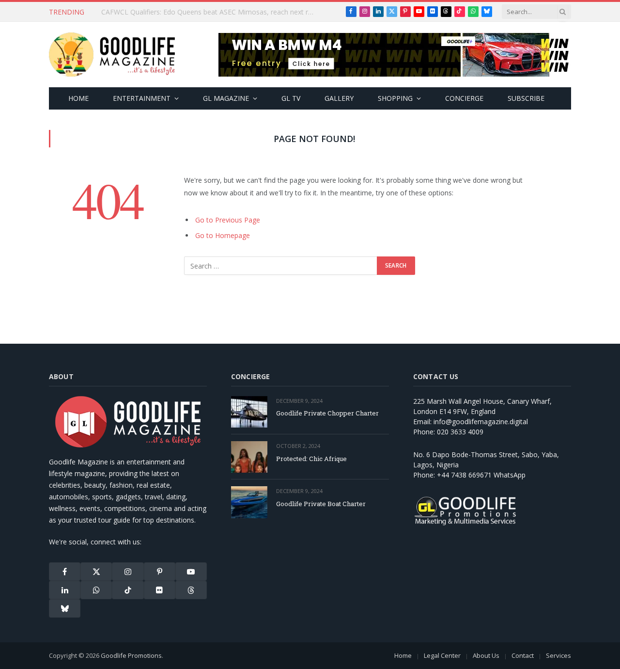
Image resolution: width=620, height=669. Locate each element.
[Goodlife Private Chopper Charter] (249, 412)
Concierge (464, 98)
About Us (486, 655)
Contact (523, 655)
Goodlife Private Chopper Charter (327, 413)
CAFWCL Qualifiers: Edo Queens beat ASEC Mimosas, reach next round (210, 12)
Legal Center (442, 655)
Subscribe (526, 98)
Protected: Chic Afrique (311, 458)
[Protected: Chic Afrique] (249, 457)
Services (558, 655)
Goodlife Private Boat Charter (321, 503)
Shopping (395, 98)
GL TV (290, 98)
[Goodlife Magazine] (112, 54)
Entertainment (141, 98)
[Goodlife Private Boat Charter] (249, 502)
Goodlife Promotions (131, 655)
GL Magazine (226, 98)
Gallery (339, 98)
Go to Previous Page (227, 219)
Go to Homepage (222, 235)
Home (78, 98)
